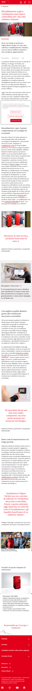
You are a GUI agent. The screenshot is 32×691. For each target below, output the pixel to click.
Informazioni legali (6, 677)
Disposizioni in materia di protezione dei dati (12, 681)
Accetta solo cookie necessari (16, 116)
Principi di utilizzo (16, 677)
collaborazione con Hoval (9, 477)
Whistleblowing (5, 679)
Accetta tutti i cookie (16, 120)
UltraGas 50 (21, 195)
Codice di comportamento (17, 679)
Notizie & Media (5, 671)
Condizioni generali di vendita (9, 683)
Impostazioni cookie (15, 111)
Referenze (4, 663)
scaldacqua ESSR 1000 (11, 201)
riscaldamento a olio (8, 145)
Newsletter (4, 667)
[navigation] (29, 2)
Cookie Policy (25, 677)
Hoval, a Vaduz (14, 164)
